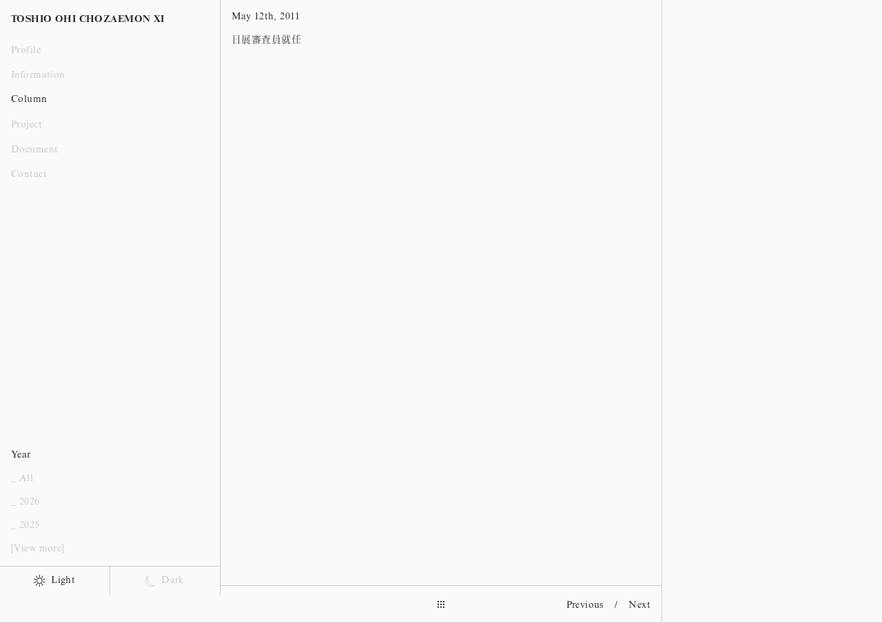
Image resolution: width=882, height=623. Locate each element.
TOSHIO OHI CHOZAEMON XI (88, 20)
